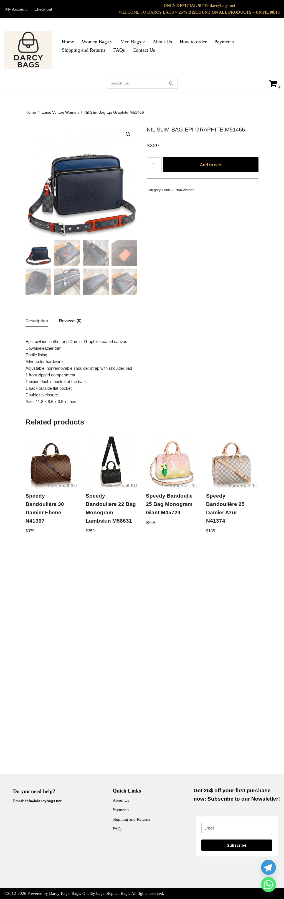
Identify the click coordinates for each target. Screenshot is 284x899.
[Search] (171, 83)
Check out (43, 9)
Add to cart (211, 164)
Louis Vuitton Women (60, 112)
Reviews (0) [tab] (70, 320)
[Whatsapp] (268, 884)
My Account (16, 9)
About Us (162, 41)
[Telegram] (268, 867)
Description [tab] (37, 320)
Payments (224, 41)
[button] (111, 42)
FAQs (119, 50)
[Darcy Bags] (28, 50)
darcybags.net (222, 5)
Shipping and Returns (83, 50)
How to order (193, 41)
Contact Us (144, 50)
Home (68, 41)
